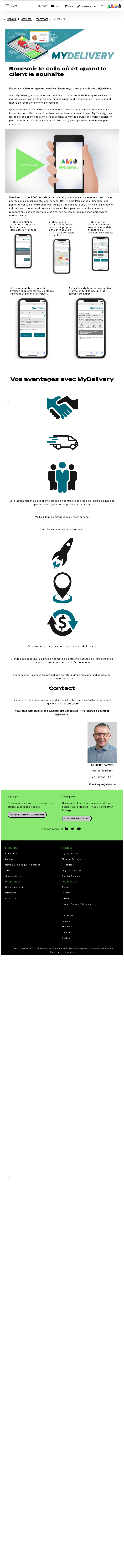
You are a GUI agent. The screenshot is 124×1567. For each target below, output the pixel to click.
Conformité (11, 853)
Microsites (10, 893)
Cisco (65, 887)
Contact (43, 6)
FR (102, 6)
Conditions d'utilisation (101, 948)
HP (63, 910)
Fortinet (66, 893)
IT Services (68, 865)
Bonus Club (11, 898)
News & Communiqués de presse (22, 865)
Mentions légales (78, 948)
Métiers (9, 859)
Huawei (66, 898)
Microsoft (67, 927)
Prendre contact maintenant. (27, 814)
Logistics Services (72, 870)
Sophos (66, 938)
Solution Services (71, 876)
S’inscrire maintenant (77, 818)
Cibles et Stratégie (15, 876)
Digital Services (70, 853)
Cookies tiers (27, 948)
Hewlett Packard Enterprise (76, 904)
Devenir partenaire (15, 887)
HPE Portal (67, 915)
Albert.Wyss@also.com (102, 784)
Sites (8, 870)
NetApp (66, 932)
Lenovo (66, 921)
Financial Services (71, 859)
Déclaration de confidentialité (51, 948)
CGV (15, 948)
